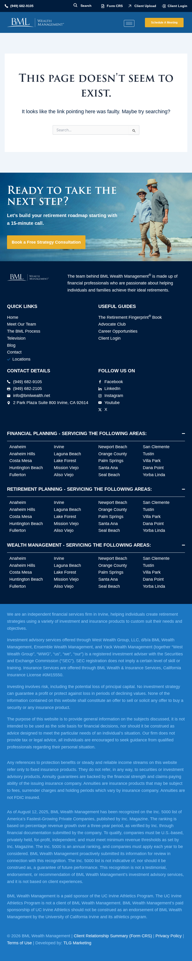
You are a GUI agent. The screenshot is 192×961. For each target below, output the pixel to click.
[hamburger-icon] (129, 23)
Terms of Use (19, 943)
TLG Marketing (77, 943)
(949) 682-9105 (21, 6)
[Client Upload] (129, 6)
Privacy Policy (168, 936)
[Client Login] (164, 6)
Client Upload (145, 6)
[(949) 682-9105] (6, 6)
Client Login (177, 6)
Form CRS (115, 6)
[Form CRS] (103, 6)
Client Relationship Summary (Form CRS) (113, 936)
